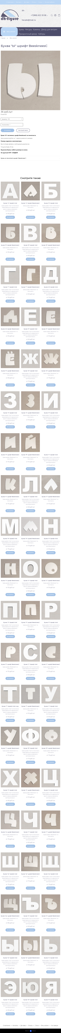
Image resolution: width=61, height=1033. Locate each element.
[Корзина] (59, 15)
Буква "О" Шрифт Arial (30, 580)
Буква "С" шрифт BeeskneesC (51, 664)
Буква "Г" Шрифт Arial (10, 287)
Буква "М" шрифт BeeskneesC (30, 538)
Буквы (21, 29)
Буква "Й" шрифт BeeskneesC (30, 454)
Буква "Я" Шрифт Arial (51, 999)
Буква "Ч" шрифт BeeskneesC (51, 832)
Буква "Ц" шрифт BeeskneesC (10, 832)
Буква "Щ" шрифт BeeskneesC (10, 916)
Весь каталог (13, 38)
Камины (36, 29)
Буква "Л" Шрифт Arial (30, 496)
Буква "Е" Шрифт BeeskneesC (51, 329)
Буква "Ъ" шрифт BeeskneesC (51, 916)
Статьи (40, 2)
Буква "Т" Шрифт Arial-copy (10, 706)
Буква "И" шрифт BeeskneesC (10, 454)
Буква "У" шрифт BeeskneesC (10, 748)
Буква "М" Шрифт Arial (10, 538)
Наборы (41, 34)
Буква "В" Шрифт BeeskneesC (51, 245)
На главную (54, 1025)
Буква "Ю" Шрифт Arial (30, 999)
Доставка (26, 2)
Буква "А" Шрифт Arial (10, 203)
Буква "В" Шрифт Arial (30, 245)
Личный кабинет (50, 2)
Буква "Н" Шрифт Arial (51, 538)
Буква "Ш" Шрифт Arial (10, 874)
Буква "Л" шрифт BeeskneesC (51, 496)
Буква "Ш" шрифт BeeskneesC (30, 874)
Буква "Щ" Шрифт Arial (51, 874)
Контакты (19, 2)
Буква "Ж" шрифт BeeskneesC (51, 371)
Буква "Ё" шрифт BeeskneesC (10, 371)
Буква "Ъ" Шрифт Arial (30, 916)
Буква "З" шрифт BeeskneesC (31, 413)
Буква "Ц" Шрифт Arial (51, 790)
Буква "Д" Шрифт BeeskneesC (10, 329)
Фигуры (28, 29)
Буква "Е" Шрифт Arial (30, 329)
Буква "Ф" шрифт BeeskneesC (51, 748)
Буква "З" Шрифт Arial (10, 413)
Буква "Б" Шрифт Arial (51, 203)
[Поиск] (52, 15)
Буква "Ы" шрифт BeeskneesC (30, 958)
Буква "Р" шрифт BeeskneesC (10, 664)
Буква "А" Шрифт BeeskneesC (30, 203)
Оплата (34, 2)
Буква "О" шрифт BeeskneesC (51, 580)
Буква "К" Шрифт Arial (51, 454)
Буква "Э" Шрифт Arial (10, 999)
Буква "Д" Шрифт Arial (51, 287)
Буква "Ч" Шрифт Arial (30, 832)
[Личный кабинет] (55, 15)
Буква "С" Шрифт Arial (30, 664)
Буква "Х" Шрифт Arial (10, 790)
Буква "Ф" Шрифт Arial (30, 748)
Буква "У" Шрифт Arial (51, 706)
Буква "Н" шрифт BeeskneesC (10, 580)
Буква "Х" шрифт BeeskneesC (31, 790)
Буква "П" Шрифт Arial (10, 622)
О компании (10, 2)
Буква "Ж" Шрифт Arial (30, 371)
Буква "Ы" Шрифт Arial (10, 958)
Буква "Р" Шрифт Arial (51, 622)
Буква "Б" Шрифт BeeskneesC (10, 245)
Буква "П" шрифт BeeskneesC (30, 622)
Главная (3, 38)
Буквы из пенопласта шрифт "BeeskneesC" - (14, 158)
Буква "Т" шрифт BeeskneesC (30, 706)
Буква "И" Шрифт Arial (51, 413)
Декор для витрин (49, 29)
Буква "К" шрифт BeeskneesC (10, 496)
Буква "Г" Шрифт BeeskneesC (30, 287)
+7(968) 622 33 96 (39, 15)
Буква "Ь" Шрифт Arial (51, 958)
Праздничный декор (28, 34)
